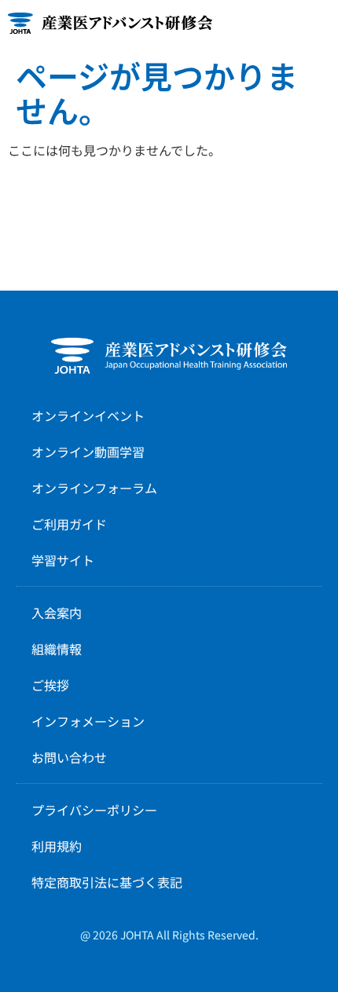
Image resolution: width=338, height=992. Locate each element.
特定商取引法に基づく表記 (106, 882)
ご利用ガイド (69, 523)
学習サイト (62, 560)
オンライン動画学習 (88, 451)
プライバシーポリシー (94, 809)
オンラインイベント (88, 415)
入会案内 (56, 612)
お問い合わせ (69, 757)
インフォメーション (88, 721)
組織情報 (56, 648)
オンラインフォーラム (94, 487)
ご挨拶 (50, 684)
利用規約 (56, 845)
